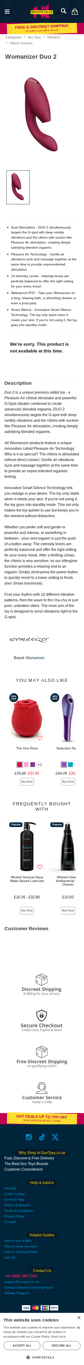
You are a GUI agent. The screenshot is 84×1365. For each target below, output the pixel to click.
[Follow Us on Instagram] (28, 1137)
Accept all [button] (22, 1345)
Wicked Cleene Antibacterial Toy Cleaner (68, 881)
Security (10, 1188)
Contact (10, 1222)
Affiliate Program (16, 1293)
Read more (58, 1336)
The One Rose (27, 748)
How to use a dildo (18, 1240)
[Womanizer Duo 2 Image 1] (42, 114)
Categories (13, 37)
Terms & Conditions (18, 1211)
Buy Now (27, 781)
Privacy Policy (14, 1216)
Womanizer (35, 658)
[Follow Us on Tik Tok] (42, 1137)
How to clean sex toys (20, 1246)
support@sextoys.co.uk (21, 1282)
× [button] (78, 1318)
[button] (7, 11)
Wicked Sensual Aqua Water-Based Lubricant (27, 879)
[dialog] (42, 1339)
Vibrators (53, 37)
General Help (14, 1199)
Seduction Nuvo (68, 748)
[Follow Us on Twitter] (55, 1137)
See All (9, 1257)
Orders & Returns (17, 1205)
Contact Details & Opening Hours (28, 1287)
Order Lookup (14, 1194)
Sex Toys (34, 37)
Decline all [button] (61, 1345)
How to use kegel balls (21, 1252)
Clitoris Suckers (21, 43)
